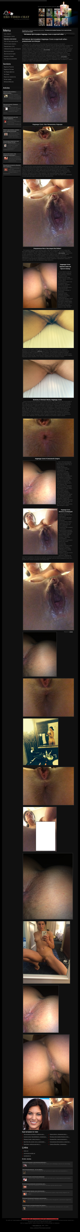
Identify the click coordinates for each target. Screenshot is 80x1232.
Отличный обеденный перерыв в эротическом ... (34, 1198)
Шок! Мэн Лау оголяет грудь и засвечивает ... (35, 1141)
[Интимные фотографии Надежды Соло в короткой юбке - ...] (16, 15)
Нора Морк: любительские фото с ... (32, 1144)
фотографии (47, 49)
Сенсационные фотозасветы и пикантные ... (60, 1141)
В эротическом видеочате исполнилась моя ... (34, 1184)
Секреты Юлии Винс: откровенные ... (58, 1144)
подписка (65, 6)
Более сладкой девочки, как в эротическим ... (34, 1191)
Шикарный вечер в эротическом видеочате (33, 1176)
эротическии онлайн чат (29, 1153)
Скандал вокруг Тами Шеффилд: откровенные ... (35, 1136)
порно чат (26, 1150)
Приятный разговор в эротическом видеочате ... (34, 1162)
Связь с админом (34, 1227)
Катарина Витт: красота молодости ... (59, 1139)
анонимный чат (27, 1155)
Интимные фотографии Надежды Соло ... (60, 1136)
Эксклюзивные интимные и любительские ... (34, 1134)
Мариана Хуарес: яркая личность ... (32, 1139)
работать (39, 351)
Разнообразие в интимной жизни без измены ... (34, 1205)
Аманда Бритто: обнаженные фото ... (59, 1134)
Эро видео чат (25, 30)
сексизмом (64, 56)
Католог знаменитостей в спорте (37, 30)
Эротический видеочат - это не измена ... (33, 1169)
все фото (59, 6)
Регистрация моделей (44, 1227)
